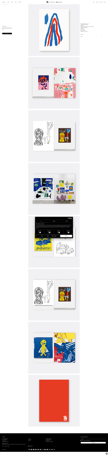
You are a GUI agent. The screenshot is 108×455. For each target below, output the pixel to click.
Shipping (82, 34)
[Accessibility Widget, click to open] (107, 454)
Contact (29, 440)
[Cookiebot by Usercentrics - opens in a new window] (68, 218)
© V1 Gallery (4, 449)
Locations (29, 439)
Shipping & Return (48, 439)
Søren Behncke (4, 26)
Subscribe (93, 442)
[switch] (49, 232)
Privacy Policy (48, 440)
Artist (82, 36)
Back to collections (5, 4)
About (29, 438)
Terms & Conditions (49, 438)
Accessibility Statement (49, 441)
